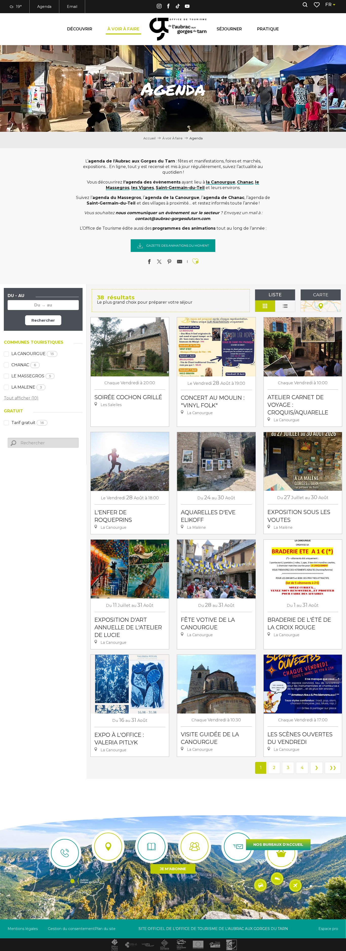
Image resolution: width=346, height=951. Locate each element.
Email (72, 6)
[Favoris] (317, 4)
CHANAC (23, 364)
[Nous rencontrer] (108, 846)
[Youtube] (187, 7)
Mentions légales (23, 928)
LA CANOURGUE (32, 353)
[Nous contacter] (65, 852)
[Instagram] (159, 7)
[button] (305, 5)
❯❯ (333, 767)
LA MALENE (26, 387)
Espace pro (328, 928)
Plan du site (105, 928)
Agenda (44, 6)
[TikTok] (178, 7)
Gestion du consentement (71, 928)
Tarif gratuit (27, 422)
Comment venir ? (278, 861)
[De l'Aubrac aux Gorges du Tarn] (177, 29)
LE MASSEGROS (31, 376)
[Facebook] (168, 7)
